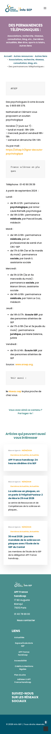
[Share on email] (34, 418)
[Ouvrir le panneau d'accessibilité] (45, 722)
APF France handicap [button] (24, 653)
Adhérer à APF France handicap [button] (22, 681)
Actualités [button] (19, 637)
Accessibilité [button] (20, 660)
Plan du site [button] (20, 674)
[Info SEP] (19, 8)
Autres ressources (23, 56)
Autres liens (41, 56)
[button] (45, 8)
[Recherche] (37, 8)
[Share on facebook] (18, 418)
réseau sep (14, 391)
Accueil (8, 56)
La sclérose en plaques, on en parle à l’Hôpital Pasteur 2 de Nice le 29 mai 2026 (25, 495)
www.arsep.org (24, 364)
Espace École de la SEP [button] (24, 644)
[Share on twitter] (23, 418)
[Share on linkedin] (29, 418)
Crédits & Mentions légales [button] (24, 667)
